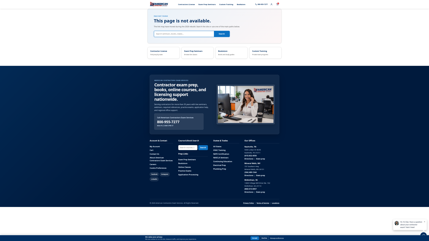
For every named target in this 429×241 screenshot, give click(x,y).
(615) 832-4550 (250, 156)
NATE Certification (221, 154)
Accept (254, 238)
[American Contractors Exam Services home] (159, 4)
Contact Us (154, 154)
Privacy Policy (248, 203)
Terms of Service (263, 203)
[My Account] (271, 4)
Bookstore (241, 4)
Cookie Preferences (158, 168)
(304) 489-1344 (250, 172)
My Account (155, 146)
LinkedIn (154, 179)
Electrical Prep (219, 165)
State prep (260, 159)
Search (222, 34)
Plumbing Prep (219, 169)
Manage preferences (277, 238)
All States (217, 146)
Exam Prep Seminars (207, 4)
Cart (151, 150)
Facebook (154, 174)
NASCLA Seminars (220, 158)
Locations (275, 203)
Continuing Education (222, 161)
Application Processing (188, 174)
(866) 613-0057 (250, 189)
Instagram (164, 174)
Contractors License (186, 4)
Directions (248, 159)
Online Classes (184, 167)
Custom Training (226, 4)
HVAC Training (219, 150)
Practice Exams (184, 171)
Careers (153, 164)
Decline (264, 238)
